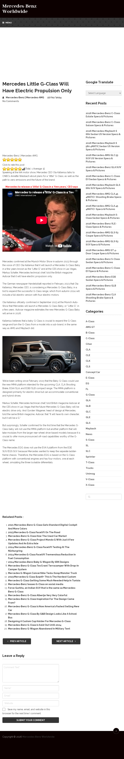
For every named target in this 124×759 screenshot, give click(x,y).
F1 (87, 389)
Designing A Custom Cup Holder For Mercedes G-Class (39, 621)
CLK (88, 361)
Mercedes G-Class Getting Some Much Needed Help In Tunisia (44, 580)
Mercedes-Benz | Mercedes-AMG (25, 97)
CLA (88, 349)
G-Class (90, 394)
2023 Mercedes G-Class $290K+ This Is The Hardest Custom (42, 576)
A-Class (90, 321)
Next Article (65, 641)
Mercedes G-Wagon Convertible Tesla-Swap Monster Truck (42, 573)
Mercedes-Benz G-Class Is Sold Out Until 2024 (34, 625)
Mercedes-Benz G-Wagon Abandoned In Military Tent (39, 628)
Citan (89, 344)
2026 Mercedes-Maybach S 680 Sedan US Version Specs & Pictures (103, 134)
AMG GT (90, 327)
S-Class (90, 440)
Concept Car (93, 372)
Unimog (90, 473)
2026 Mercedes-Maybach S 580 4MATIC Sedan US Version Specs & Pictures (103, 146)
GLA (88, 400)
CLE (88, 355)
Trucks (89, 468)
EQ (87, 383)
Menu (8, 22)
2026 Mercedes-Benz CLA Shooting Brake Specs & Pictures (101, 297)
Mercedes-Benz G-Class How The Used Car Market (37, 536)
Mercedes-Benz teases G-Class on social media (35, 584)
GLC (88, 411)
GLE (88, 417)
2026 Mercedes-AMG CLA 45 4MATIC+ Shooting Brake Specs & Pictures (103, 197)
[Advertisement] (62, 51)
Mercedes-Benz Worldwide (19, 9)
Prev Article (18, 641)
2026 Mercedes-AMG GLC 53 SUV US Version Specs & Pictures (102, 158)
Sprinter (90, 456)
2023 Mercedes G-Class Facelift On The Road (34, 532)
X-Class (90, 485)
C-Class (90, 338)
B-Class (90, 332)
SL (87, 445)
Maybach (91, 428)
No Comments (10, 101)
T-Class (90, 462)
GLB (88, 406)
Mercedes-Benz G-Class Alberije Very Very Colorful (37, 595)
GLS (88, 423)
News (89, 434)
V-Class (90, 479)
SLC (88, 451)
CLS (88, 366)
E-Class (90, 378)
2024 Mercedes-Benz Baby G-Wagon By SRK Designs (38, 562)
